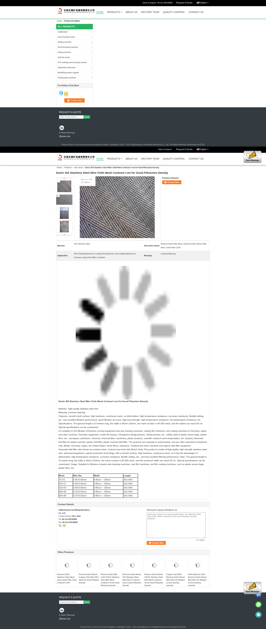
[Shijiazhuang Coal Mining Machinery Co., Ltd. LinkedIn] (61, 128)
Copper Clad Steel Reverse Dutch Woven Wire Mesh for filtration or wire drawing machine (175, 580)
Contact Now (173, 182)
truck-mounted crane (66, 37)
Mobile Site (65, 136)
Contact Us (196, 12)
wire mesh (78, 167)
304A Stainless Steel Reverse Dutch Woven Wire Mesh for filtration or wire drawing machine (197, 580)
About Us (131, 12)
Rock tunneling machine (68, 47)
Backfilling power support (68, 73)
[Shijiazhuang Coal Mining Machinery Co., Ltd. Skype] (60, 525)
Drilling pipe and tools (67, 78)
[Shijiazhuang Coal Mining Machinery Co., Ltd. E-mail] (64, 525)
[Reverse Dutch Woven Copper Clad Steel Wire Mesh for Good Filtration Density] (89, 565)
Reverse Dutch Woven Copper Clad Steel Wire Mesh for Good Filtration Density (89, 578)
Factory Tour (150, 12)
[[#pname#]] (117, 207)
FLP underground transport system (72, 62)
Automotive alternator (67, 67)
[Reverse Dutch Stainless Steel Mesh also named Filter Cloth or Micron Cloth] (67, 565)
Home (99, 12)
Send (87, 117)
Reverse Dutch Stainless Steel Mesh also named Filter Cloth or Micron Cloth (67, 578)
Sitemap (71, 132)
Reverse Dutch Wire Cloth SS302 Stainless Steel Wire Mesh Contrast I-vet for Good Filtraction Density (110, 580)
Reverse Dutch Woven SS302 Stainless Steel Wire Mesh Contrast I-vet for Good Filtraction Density (153, 580)
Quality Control (174, 12)
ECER (202, 145)
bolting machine (64, 52)
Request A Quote (184, 2)
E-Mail (62, 132)
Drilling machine (64, 42)
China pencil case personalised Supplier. (92, 145)
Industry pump (64, 57)
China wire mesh (100, 627)
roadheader (63, 32)
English (203, 2)
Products (113, 12)
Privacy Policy (67, 145)
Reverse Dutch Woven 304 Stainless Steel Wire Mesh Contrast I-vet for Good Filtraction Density (132, 580)
